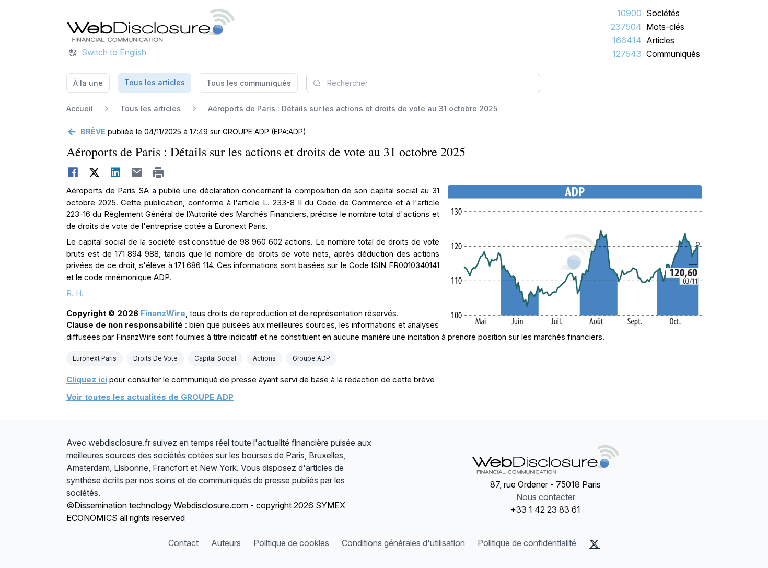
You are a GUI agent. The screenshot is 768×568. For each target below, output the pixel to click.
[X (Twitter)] (594, 544)
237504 (626, 26)
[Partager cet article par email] (137, 172)
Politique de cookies (291, 543)
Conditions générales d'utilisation (403, 543)
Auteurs (226, 543)
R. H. (75, 293)
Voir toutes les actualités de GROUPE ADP (150, 397)
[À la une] (150, 25)
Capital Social (215, 358)
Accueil (79, 108)
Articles (660, 40)
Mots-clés (665, 26)
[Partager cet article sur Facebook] (72, 172)
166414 (627, 40)
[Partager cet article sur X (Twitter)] (94, 172)
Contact (183, 543)
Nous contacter (545, 497)
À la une (88, 82)
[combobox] (423, 83)
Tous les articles (154, 82)
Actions (264, 358)
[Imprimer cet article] (158, 172)
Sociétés (663, 13)
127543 (627, 54)
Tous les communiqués (248, 82)
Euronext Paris (95, 358)
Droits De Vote (155, 358)
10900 (629, 13)
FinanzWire (163, 313)
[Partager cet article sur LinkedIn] (115, 172)
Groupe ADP (311, 358)
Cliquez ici (86, 380)
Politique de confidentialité (527, 543)
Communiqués (673, 54)
